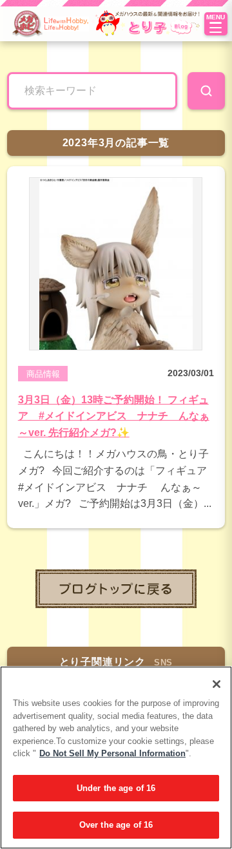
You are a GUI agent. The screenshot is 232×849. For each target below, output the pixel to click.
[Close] (216, 684)
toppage (116, 588)
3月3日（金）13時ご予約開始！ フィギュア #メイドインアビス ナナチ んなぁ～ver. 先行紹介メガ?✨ (113, 416)
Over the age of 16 (116, 825)
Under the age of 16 (116, 788)
